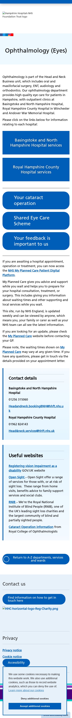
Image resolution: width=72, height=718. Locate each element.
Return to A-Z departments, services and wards (38, 558)
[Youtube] (12, 34)
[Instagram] (9, 34)
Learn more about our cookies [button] (26, 690)
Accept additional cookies (29, 707)
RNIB (12, 502)
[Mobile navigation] (65, 2)
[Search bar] (57, 2)
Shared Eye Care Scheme (32, 220)
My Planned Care (20, 336)
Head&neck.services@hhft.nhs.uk (32, 431)
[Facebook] (1, 34)
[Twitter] (4, 34)
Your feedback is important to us (32, 241)
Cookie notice (12, 657)
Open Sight (17, 477)
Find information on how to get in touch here (32, 599)
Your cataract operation (28, 200)
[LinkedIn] (6, 34)
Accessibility (16, 662)
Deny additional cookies (29, 699)
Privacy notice (12, 650)
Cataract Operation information (31, 527)
